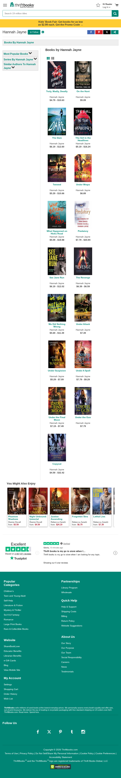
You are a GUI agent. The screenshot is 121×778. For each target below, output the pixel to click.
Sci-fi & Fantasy (11, 615)
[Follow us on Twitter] (49, 732)
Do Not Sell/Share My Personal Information (56, 753)
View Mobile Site (12, 670)
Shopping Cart (11, 689)
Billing (64, 616)
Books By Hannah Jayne (19, 42)
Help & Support (68, 606)
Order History (10, 694)
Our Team (66, 652)
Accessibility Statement (60, 757)
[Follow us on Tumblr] (72, 732)
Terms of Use (11, 753)
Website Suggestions (71, 625)
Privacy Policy (27, 753)
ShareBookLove (12, 646)
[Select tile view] (52, 58)
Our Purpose (67, 648)
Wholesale (66, 592)
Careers (65, 662)
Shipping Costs (68, 611)
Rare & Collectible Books (16, 629)
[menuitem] (107, 4)
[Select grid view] (47, 58)
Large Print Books (13, 624)
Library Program (69, 587)
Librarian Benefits (12, 656)
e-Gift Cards (10, 660)
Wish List (8, 698)
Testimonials (67, 671)
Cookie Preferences (105, 753)
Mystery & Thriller (12, 610)
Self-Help (8, 600)
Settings (8, 684)
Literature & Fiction (13, 605)
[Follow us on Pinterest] (60, 732)
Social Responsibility (71, 657)
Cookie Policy (87, 753)
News (64, 667)
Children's (9, 591)
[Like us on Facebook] (38, 732)
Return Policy (68, 621)
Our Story (66, 643)
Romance (8, 619)
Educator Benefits (12, 651)
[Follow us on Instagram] (83, 732)
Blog (6, 665)
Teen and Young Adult (15, 596)
